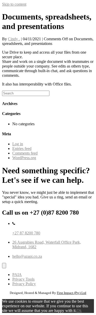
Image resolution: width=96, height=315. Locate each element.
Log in (17, 144)
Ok (79, 310)
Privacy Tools (23, 279)
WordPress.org (24, 158)
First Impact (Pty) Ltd (71, 293)
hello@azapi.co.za (27, 256)
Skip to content (14, 4)
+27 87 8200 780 (26, 233)
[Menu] (4, 265)
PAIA (17, 274)
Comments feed (25, 153)
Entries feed (21, 148)
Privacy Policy (24, 284)
